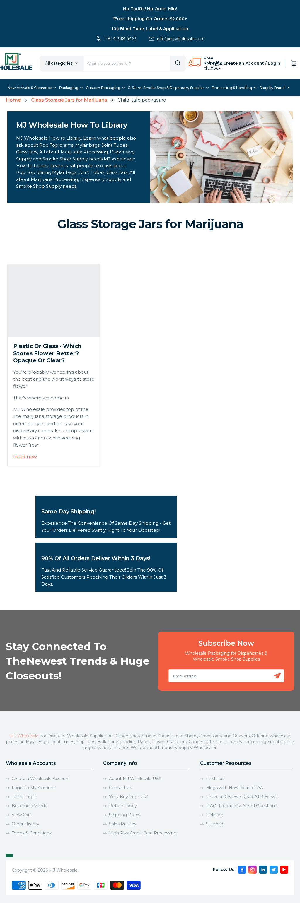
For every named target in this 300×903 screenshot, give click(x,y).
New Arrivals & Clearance (30, 87)
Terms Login (24, 796)
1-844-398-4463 (120, 38)
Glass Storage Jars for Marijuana (69, 100)
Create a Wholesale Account (41, 778)
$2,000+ (213, 68)
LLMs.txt (215, 778)
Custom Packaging (103, 87)
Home (13, 100)
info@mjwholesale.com (181, 38)
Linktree (214, 815)
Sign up (277, 676)
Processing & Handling (232, 87)
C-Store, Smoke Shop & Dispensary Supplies (166, 87)
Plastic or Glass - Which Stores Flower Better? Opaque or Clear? (47, 353)
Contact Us (120, 787)
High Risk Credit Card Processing (143, 833)
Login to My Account (33, 787)
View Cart (21, 815)
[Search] (178, 63)
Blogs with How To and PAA (234, 787)
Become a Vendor (30, 805)
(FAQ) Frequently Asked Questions (241, 805)
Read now (25, 456)
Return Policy (123, 805)
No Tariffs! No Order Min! (150, 8)
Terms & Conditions (31, 833)
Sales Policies (122, 824)
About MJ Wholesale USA (135, 778)
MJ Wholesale (24, 735)
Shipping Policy (124, 815)
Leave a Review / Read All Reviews (241, 796)
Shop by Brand (273, 87)
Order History (25, 824)
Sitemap (214, 824)
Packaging (69, 87)
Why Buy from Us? (128, 796)
